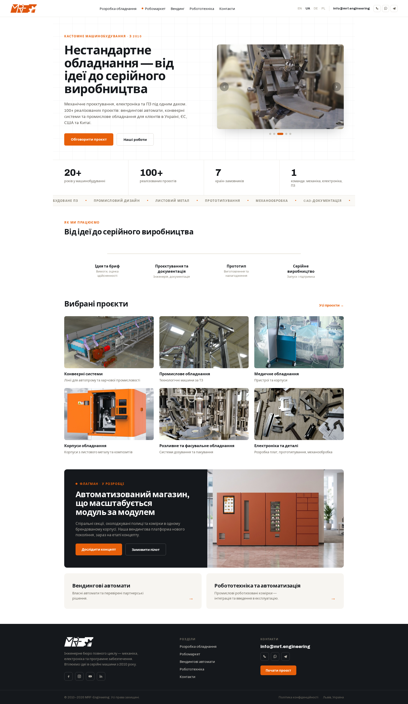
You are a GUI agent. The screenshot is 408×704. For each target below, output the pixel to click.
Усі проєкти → (331, 305)
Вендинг (177, 9)
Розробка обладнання (118, 9)
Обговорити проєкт (89, 139)
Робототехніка (202, 9)
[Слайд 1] (270, 134)
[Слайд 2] (274, 134)
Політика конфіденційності (298, 697)
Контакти (227, 9)
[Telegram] (394, 8)
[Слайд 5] (290, 134)
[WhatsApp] (385, 8)
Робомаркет (155, 9)
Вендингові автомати (197, 662)
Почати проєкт (278, 670)
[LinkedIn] (101, 676)
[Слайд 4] (286, 134)
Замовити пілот (146, 550)
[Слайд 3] (280, 134)
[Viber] (377, 8)
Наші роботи (135, 140)
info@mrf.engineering (351, 8)
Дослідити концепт (99, 549)
